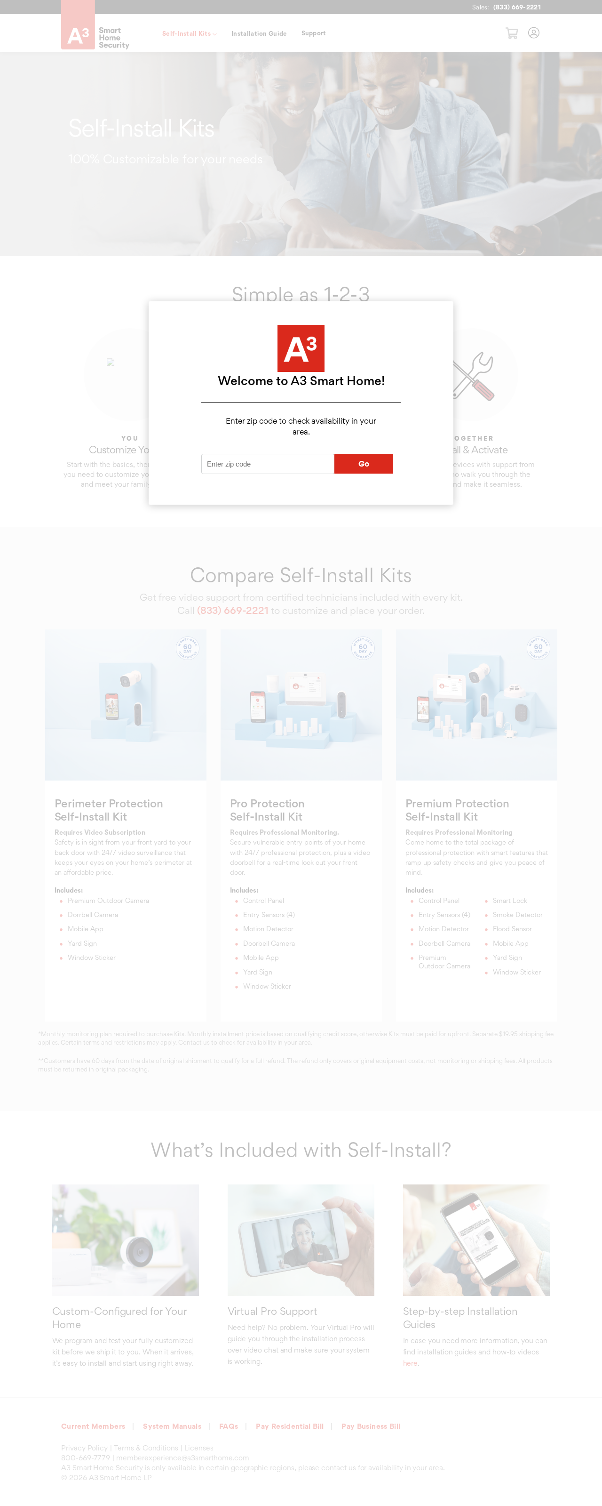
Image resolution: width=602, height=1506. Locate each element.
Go (364, 463)
